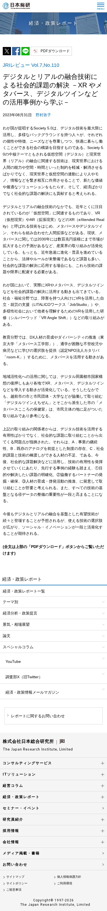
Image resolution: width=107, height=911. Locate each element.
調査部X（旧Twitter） (24, 677)
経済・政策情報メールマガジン (32, 692)
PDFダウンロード (55, 51)
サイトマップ (15, 876)
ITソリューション (19, 774)
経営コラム (13, 785)
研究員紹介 (13, 819)
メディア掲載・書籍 (21, 853)
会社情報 (11, 842)
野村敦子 (43, 115)
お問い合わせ (15, 864)
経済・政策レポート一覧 (24, 591)
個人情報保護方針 (69, 876)
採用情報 (11, 831)
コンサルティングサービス (27, 763)
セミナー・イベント (21, 808)
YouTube (13, 661)
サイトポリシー (16, 883)
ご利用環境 (64, 883)
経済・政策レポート (21, 797)
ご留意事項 (13, 889)
